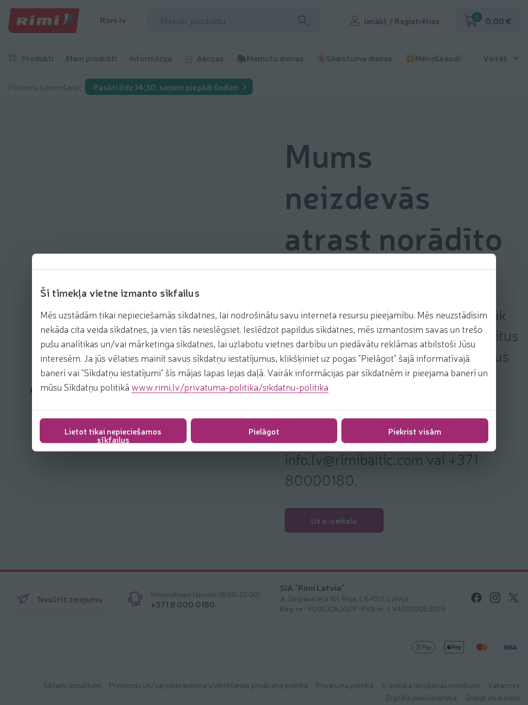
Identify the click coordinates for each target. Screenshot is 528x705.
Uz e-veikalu (334, 520)
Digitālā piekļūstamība (421, 697)
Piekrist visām (414, 431)
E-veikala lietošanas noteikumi (431, 685)
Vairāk (495, 58)
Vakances (504, 685)
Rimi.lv (113, 19)
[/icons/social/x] (513, 597)
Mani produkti (91, 58)
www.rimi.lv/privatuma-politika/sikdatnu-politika (229, 386)
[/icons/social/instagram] (495, 597)
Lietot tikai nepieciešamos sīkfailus (112, 434)
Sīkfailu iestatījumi (72, 685)
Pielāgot (264, 431)
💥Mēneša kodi (432, 58)
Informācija (150, 58)
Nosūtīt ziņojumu (70, 598)
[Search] (303, 20)
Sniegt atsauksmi (492, 697)
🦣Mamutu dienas (270, 58)
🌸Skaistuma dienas (354, 58)
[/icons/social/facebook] (476, 597)
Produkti (38, 58)
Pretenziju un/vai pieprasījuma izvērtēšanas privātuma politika (208, 685)
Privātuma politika (344, 685)
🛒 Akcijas (204, 58)
